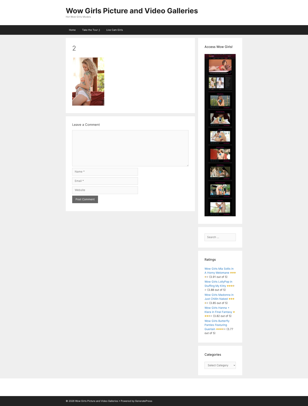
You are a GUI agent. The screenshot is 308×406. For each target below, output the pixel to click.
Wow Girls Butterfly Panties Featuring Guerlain (217, 325)
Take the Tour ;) (91, 29)
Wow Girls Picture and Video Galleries (132, 10)
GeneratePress (143, 400)
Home (72, 29)
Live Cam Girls (114, 29)
